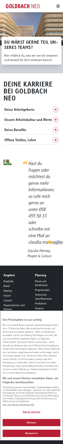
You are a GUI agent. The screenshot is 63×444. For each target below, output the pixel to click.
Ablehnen (31, 422)
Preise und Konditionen (41, 283)
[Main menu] (50, 6)
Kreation (39, 308)
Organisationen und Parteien (14, 307)
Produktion (41, 303)
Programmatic (42, 290)
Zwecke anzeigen (31, 411)
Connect (8, 300)
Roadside (8, 281)
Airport (7, 295)
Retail (7, 286)
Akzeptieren (31, 433)
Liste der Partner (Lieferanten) (18, 404)
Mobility (8, 291)
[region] (31, 376)
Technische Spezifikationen (43, 296)
